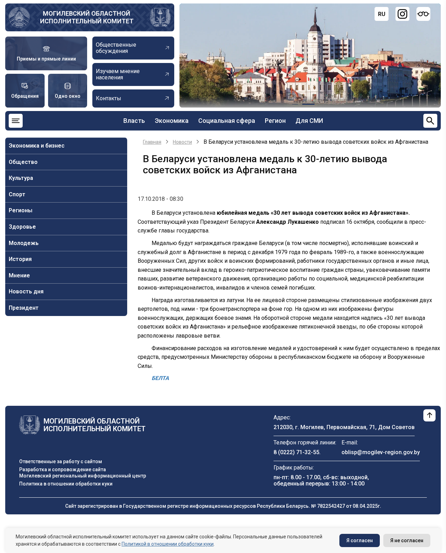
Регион (275, 120)
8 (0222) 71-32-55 (296, 452)
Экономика (172, 120)
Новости (182, 142)
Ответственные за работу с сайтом (60, 461)
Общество (23, 162)
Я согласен (359, 540)
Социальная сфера (226, 120)
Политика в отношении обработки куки (66, 484)
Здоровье (22, 226)
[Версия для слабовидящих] (423, 14)
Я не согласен (406, 540)
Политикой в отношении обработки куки (168, 544)
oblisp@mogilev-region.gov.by (380, 452)
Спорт (17, 194)
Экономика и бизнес (36, 145)
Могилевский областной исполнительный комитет (86, 17)
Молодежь (24, 243)
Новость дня (26, 291)
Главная (152, 142)
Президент (24, 308)
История (20, 259)
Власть (134, 120)
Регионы (20, 210)
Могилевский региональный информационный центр (82, 476)
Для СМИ (309, 120)
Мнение (19, 275)
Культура (21, 178)
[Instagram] (402, 14)
